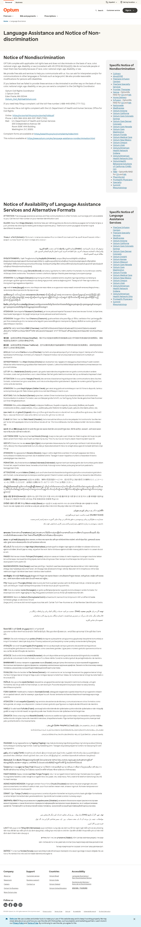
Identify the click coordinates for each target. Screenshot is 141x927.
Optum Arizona (120, 111)
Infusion (117, 100)
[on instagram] (20, 905)
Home (6, 21)
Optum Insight (120, 256)
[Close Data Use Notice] (134, 919)
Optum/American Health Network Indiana (121, 150)
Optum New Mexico (122, 140)
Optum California (121, 113)
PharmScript (119, 177)
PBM (115, 172)
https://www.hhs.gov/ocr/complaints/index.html (56, 134)
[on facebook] (10, 905)
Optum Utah (119, 145)
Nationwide (118, 105)
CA (122, 95)
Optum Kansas (120, 259)
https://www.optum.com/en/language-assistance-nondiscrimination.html (61, 138)
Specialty (117, 182)
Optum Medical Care (122, 137)
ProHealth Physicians (122, 180)
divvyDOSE (118, 76)
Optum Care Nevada (122, 126)
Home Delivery (119, 97)
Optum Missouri (120, 262)
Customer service (113, 10)
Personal (8, 2)
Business (19, 2)
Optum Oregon (120, 142)
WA (129, 95)
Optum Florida (120, 134)
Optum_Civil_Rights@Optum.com (20, 99)
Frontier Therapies (121, 89)
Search (100, 10)
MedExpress (118, 108)
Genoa (116, 92)
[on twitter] (15, 905)
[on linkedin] (5, 905)
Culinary (117, 73)
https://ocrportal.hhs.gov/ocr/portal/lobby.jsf (33, 115)
